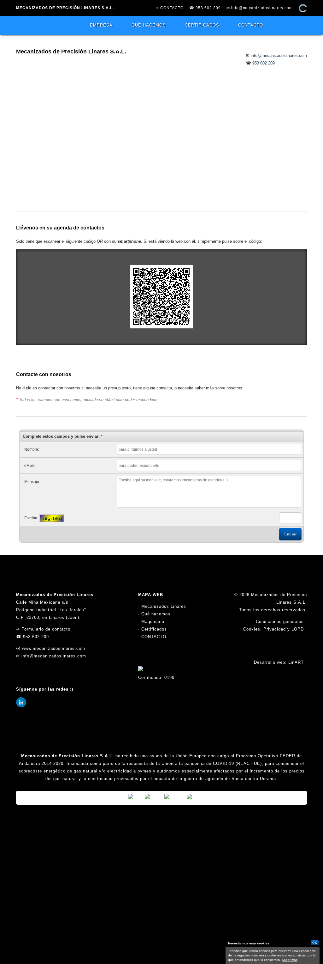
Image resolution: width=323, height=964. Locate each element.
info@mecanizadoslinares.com (262, 8)
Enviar (290, 534)
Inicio (43, 25)
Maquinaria (152, 621)
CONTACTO (153, 636)
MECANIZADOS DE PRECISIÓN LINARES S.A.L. (65, 8)
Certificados (202, 25)
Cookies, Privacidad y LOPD (273, 629)
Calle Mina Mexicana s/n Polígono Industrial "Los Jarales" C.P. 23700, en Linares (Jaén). (51, 610)
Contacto (250, 25)
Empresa (101, 25)
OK (314, 942)
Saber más (289, 959)
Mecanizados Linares (163, 606)
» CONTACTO (170, 8)
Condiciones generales (280, 621)
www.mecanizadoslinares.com (53, 648)
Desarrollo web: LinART (279, 662)
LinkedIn (300, 25)
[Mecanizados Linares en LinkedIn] (21, 706)
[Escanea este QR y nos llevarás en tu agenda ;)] (161, 327)
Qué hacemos (149, 25)
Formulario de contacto (45, 629)
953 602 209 (208, 8)
